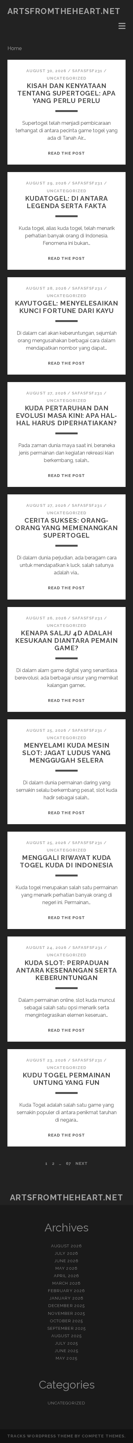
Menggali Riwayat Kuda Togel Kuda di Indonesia (66, 861)
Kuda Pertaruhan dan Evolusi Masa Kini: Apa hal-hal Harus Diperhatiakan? (66, 415)
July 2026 (66, 1253)
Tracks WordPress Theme (40, 1436)
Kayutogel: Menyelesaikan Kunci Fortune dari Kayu (66, 307)
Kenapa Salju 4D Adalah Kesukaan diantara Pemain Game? (66, 640)
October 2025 (66, 1321)
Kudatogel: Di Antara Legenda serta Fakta (66, 202)
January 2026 (66, 1298)
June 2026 (66, 1261)
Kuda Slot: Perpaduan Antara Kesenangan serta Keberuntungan (66, 970)
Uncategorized (67, 78)
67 (68, 1163)
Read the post (66, 153)
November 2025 (66, 1313)
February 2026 (66, 1290)
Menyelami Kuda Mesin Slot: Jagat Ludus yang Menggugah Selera (66, 752)
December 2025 (66, 1305)
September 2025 (66, 1328)
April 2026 (66, 1275)
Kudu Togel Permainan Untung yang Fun (66, 1078)
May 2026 (66, 1268)
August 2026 (66, 1246)
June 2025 (66, 1350)
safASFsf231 (87, 70)
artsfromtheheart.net (64, 11)
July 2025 (66, 1343)
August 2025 (66, 1335)
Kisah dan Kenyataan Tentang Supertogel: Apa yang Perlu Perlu (66, 93)
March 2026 (66, 1283)
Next (81, 1163)
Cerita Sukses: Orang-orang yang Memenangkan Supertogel (66, 527)
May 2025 (66, 1358)
